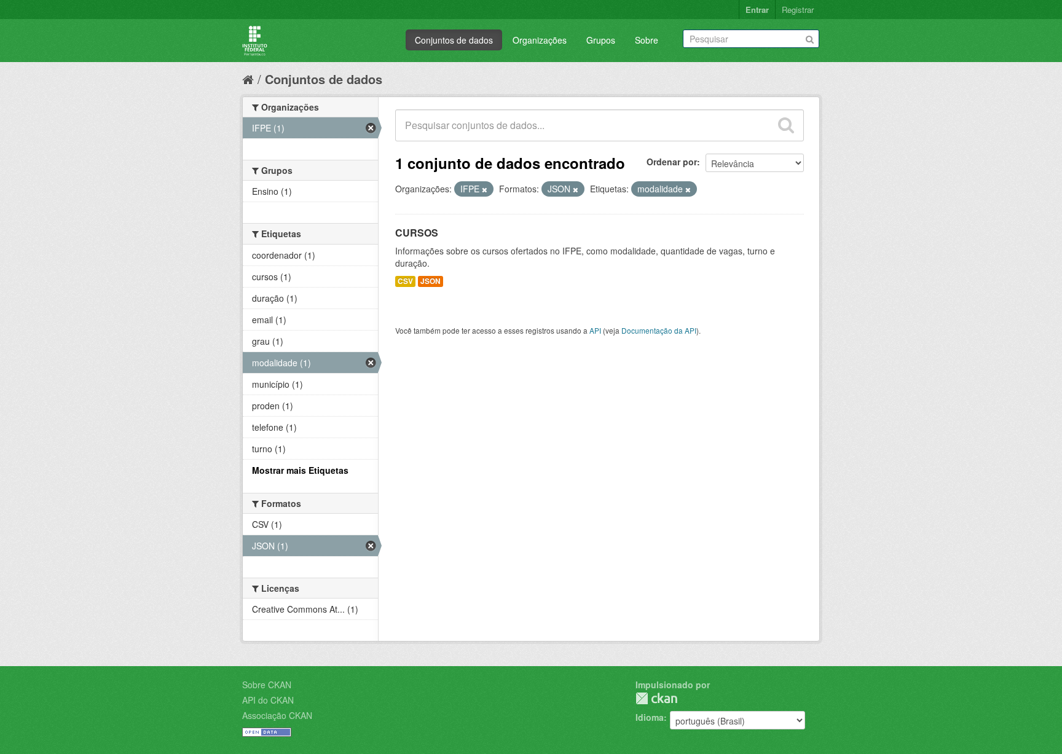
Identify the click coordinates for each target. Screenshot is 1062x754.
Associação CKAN (277, 715)
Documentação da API (658, 330)
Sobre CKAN (266, 684)
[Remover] (484, 189)
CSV (405, 281)
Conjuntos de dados (454, 40)
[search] (786, 125)
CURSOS (416, 233)
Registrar (798, 9)
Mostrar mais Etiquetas (300, 470)
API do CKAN (268, 700)
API (595, 330)
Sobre (646, 40)
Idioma (649, 717)
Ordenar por (672, 161)
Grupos (600, 40)
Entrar (757, 9)
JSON (430, 281)
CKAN (656, 698)
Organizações (540, 40)
